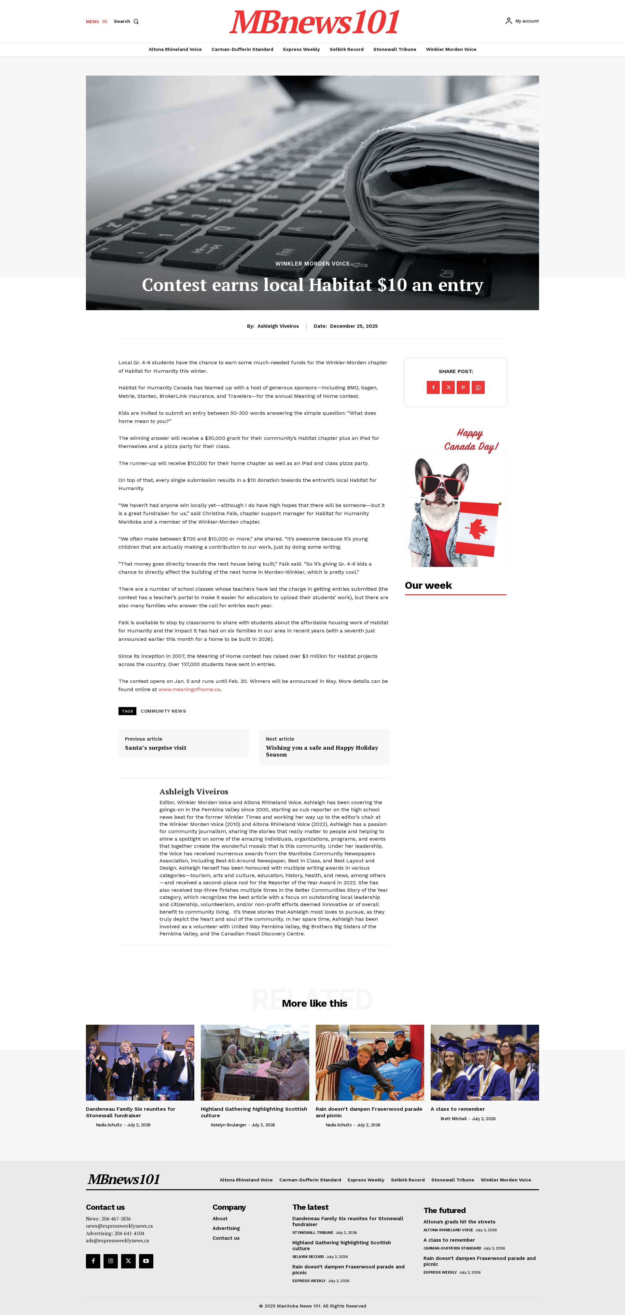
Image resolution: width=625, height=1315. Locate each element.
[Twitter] (448, 387)
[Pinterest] (463, 387)
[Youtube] (146, 1261)
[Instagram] (111, 1261)
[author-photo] (90, 1124)
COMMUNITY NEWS (163, 711)
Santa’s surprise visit (156, 747)
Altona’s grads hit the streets (459, 1222)
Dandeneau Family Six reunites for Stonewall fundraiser (130, 1112)
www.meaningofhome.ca (189, 689)
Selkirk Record (308, 1256)
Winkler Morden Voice (312, 264)
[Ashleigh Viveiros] (134, 862)
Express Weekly (309, 1281)
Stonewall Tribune (313, 1232)
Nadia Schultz (109, 1124)
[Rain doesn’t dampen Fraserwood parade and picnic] (370, 1063)
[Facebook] (433, 387)
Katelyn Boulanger (228, 1124)
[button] (127, 21)
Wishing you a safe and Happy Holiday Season (322, 751)
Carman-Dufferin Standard (452, 1248)
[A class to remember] (485, 1063)
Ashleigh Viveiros (278, 326)
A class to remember (458, 1109)
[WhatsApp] (478, 387)
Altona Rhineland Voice (448, 1230)
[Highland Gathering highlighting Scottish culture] (255, 1063)
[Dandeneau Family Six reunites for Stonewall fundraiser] (140, 1063)
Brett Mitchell (453, 1118)
